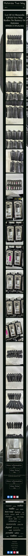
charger (8, 516)
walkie (20, 505)
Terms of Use (14, 547)
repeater (20, 536)
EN (13, 549)
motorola (11, 524)
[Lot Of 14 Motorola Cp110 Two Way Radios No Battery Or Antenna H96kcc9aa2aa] (14, 41)
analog (14, 506)
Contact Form (14, 543)
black (19, 521)
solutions (22, 533)
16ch (6, 509)
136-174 (20, 524)
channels (12, 514)
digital (8, 527)
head (20, 519)
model (17, 509)
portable (9, 532)
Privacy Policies (14, 545)
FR (15, 549)
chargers (22, 528)
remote (21, 509)
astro (15, 519)
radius (14, 517)
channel (8, 506)
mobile (7, 514)
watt (10, 530)
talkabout (13, 521)
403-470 (10, 519)
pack (17, 514)
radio (11, 508)
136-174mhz (20, 517)
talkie (17, 533)
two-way (9, 511)
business (17, 512)
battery (16, 528)
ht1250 (22, 514)
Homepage (14, 541)
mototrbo (16, 530)
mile (23, 512)
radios (13, 535)
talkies (7, 536)
